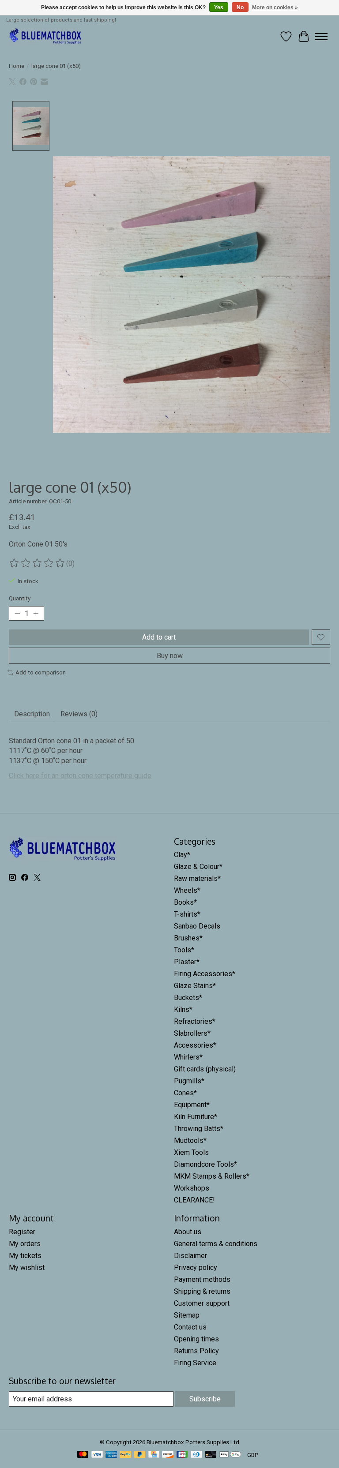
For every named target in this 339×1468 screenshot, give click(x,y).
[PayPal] (125, 1455)
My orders (25, 1244)
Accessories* (195, 1045)
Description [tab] (32, 714)
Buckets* (188, 997)
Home (16, 66)
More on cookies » (275, 7)
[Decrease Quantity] (17, 613)
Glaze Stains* (195, 985)
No (240, 7)
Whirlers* (188, 1057)
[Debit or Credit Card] (211, 1455)
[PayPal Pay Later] (140, 1455)
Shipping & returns (202, 1291)
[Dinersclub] (196, 1455)
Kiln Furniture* (195, 1116)
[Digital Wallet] (230, 1455)
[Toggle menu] (321, 36)
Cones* (185, 1093)
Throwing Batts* (198, 1128)
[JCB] (182, 1455)
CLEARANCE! (194, 1200)
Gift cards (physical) (205, 1069)
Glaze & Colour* (198, 866)
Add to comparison (40, 672)
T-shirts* (187, 914)
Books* (185, 902)
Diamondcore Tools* (205, 1164)
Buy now (170, 656)
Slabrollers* (192, 1033)
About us (187, 1232)
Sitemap (187, 1315)
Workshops (191, 1188)
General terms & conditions (215, 1244)
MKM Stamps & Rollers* (211, 1176)
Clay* (182, 854)
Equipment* (192, 1105)
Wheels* (187, 890)
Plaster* (187, 962)
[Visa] (97, 1455)
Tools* (184, 950)
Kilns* (183, 1009)
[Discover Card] (167, 1455)
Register (22, 1232)
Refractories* (194, 1021)
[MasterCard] (83, 1455)
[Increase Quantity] (35, 613)
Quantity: (20, 598)
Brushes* (188, 938)
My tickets (25, 1255)
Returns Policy (196, 1351)
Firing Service (195, 1363)
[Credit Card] (153, 1455)
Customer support (202, 1303)
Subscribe (205, 1399)
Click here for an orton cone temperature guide (80, 775)
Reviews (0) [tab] (79, 714)
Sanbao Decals (197, 926)
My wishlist (27, 1267)
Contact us (190, 1327)
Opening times (196, 1339)
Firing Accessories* (204, 974)
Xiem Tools (191, 1152)
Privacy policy (195, 1267)
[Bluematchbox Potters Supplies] (45, 36)
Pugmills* (189, 1081)
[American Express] (111, 1455)
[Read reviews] (37, 563)
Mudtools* (190, 1140)
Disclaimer (190, 1255)
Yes (218, 7)
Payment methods (202, 1279)
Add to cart (159, 637)
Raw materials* (197, 878)
